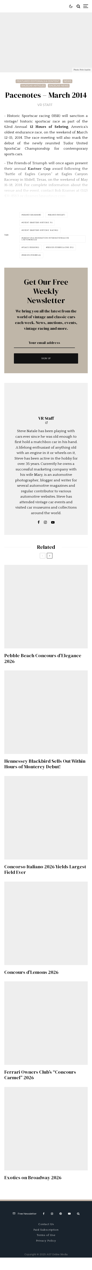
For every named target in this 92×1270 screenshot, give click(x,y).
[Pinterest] (60, 1213)
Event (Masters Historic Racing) (40, 230)
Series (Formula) (32, 255)
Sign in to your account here (64, 908)
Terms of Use (46, 1235)
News (67, 81)
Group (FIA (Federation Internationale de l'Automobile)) (45, 239)
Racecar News (58, 85)
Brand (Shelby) (57, 215)
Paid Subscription (46, 1229)
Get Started (46, 890)
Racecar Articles (33, 85)
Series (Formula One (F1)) (60, 247)
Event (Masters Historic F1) (38, 223)
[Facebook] (44, 1213)
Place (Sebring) (31, 247)
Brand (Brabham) (32, 215)
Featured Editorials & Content (38, 81)
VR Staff (44, 105)
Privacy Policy (46, 1240)
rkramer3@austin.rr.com (45, 196)
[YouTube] (69, 1213)
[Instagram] (52, 1213)
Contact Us (46, 1224)
